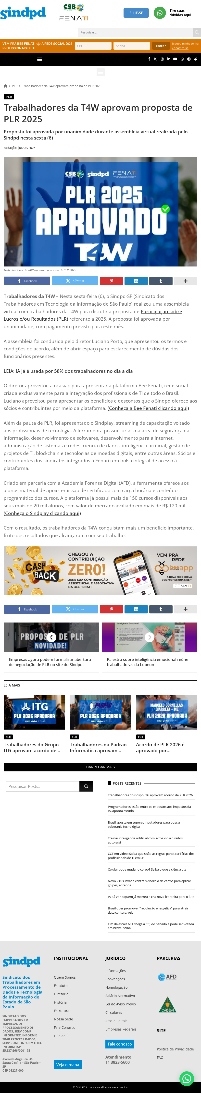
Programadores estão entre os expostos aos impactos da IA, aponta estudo (149, 808)
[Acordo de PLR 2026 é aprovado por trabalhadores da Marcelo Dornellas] (166, 712)
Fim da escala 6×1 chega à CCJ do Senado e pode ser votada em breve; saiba (151, 926)
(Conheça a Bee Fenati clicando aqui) (148, 408)
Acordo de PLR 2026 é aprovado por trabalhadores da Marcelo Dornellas (165, 748)
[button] (40, 59)
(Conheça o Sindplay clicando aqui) (42, 513)
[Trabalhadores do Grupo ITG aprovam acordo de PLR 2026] (34, 712)
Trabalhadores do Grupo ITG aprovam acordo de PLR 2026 (31, 748)
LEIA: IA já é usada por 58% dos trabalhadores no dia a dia (68, 371)
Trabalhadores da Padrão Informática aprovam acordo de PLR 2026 (98, 748)
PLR (14, 86)
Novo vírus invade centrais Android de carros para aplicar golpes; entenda (149, 883)
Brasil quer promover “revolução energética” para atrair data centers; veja (148, 910)
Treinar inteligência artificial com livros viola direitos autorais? (145, 840)
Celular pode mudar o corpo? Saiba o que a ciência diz (147, 869)
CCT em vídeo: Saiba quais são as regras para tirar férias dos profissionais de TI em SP (151, 855)
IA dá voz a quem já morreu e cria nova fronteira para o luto (151, 896)
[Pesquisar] (197, 32)
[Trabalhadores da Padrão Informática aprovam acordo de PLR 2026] (100, 712)
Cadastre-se (180, 48)
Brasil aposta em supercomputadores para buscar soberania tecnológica (144, 824)
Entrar (161, 46)
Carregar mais (100, 767)
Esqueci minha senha (185, 43)
